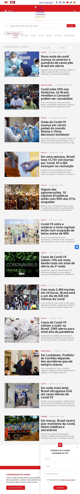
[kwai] (74, 2)
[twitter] (57, 2)
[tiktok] (71, 2)
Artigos (58, 35)
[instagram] (64, 2)
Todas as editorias (13, 33)
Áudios (49, 35)
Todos (15, 35)
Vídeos (33, 35)
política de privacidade (68, 480)
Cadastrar (60, 488)
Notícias (24, 35)
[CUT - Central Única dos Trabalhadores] (40, 10)
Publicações (69, 35)
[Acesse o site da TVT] (6, 3)
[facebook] (60, 2)
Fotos (41, 35)
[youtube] (67, 2)
